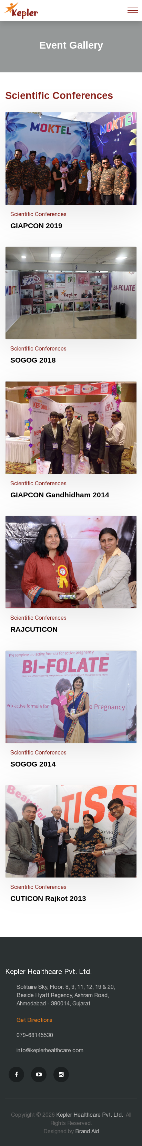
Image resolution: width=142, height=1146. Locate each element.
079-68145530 (35, 1035)
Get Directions (34, 1020)
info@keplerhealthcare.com (50, 1050)
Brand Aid (87, 1131)
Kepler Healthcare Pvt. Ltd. (90, 1115)
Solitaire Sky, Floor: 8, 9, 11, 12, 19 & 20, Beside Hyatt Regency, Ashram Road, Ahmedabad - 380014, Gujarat (66, 995)
